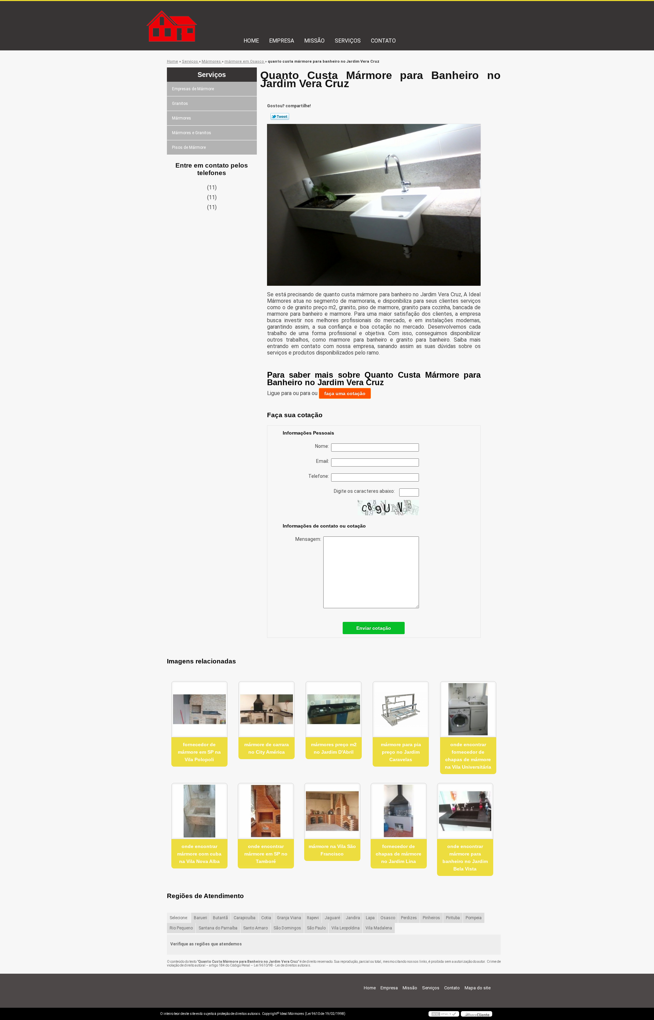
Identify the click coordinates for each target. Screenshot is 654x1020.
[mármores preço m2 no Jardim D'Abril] (334, 709)
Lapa (370, 917)
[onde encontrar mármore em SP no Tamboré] (266, 811)
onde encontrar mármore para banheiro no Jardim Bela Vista (465, 858)
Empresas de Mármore (193, 89)
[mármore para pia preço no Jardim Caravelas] (401, 709)
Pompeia (474, 917)
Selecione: (179, 917)
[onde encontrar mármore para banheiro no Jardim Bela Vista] (465, 811)
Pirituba (453, 917)
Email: (323, 461)
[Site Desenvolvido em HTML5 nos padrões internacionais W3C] (444, 1014)
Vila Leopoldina (345, 928)
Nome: (323, 446)
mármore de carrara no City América (266, 748)
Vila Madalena (378, 928)
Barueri (200, 917)
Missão (314, 40)
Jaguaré (332, 917)
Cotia (266, 917)
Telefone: (319, 476)
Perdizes (409, 917)
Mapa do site (477, 987)
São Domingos (287, 928)
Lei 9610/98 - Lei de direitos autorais (282, 965)
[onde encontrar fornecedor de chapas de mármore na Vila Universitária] (468, 709)
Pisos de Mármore (189, 147)
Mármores (181, 118)
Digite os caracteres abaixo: (365, 491)
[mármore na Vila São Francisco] (332, 811)
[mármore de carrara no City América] (266, 709)
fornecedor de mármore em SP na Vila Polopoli (199, 752)
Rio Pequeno (181, 928)
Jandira (353, 917)
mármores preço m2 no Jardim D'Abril (334, 748)
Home (251, 40)
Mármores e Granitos (191, 132)
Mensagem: (309, 539)
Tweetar (279, 116)
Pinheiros (431, 917)
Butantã (220, 917)
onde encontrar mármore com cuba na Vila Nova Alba (199, 854)
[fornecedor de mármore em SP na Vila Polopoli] (199, 709)
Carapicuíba (244, 917)
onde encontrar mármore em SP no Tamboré (265, 854)
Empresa (281, 40)
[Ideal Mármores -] (199, 14)
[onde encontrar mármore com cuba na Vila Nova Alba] (199, 811)
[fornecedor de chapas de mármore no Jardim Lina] (399, 811)
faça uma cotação (344, 393)
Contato (383, 40)
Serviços (348, 40)
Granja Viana (289, 917)
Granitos (180, 103)
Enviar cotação (373, 628)
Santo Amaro (255, 928)
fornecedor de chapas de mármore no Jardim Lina (398, 854)
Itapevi (313, 917)
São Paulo (316, 928)
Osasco (387, 917)
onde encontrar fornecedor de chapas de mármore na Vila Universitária (468, 756)
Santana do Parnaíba (218, 928)
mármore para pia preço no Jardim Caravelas (401, 752)
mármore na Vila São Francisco (332, 850)
